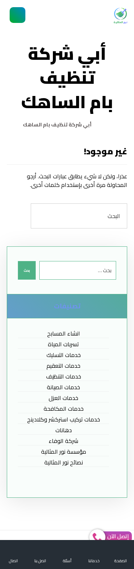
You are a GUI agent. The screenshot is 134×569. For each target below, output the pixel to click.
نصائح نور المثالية (63, 462)
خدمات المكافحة (64, 408)
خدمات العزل (63, 398)
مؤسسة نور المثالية (63, 451)
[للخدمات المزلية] (120, 16)
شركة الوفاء (63, 441)
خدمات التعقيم (63, 365)
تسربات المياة (63, 344)
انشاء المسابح (63, 333)
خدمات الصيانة (63, 387)
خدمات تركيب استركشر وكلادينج (63, 419)
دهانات (63, 430)
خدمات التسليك (63, 355)
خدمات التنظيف (63, 376)
